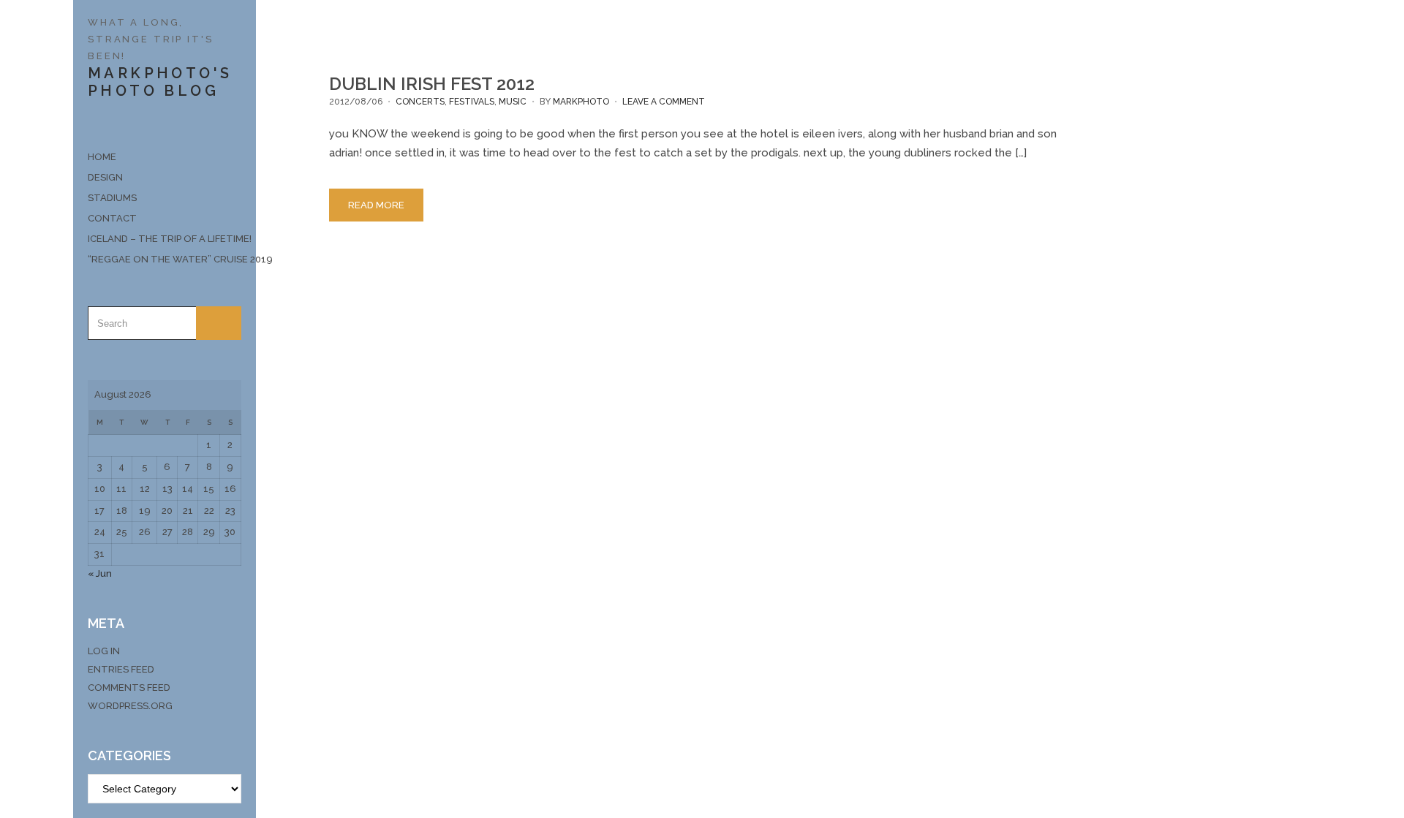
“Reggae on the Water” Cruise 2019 (164, 259)
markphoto (581, 101)
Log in (104, 650)
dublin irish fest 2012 (432, 83)
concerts (420, 101)
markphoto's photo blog (160, 81)
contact (112, 218)
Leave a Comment (663, 101)
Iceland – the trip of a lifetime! (164, 238)
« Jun (100, 573)
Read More (376, 205)
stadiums (112, 197)
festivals (471, 101)
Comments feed (129, 687)
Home (102, 156)
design (105, 177)
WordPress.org (130, 705)
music (512, 101)
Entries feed (121, 669)
